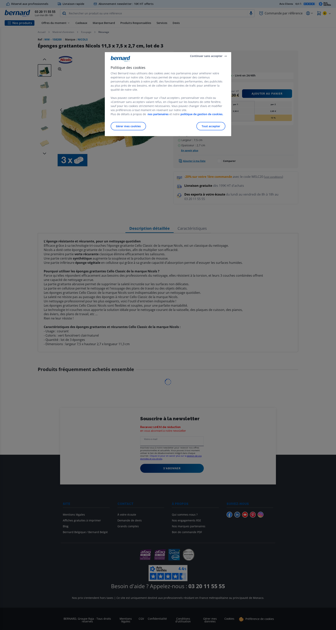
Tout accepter (211, 126)
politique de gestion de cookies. (201, 114)
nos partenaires (158, 114)
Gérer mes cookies (128, 126)
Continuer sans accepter (206, 56)
